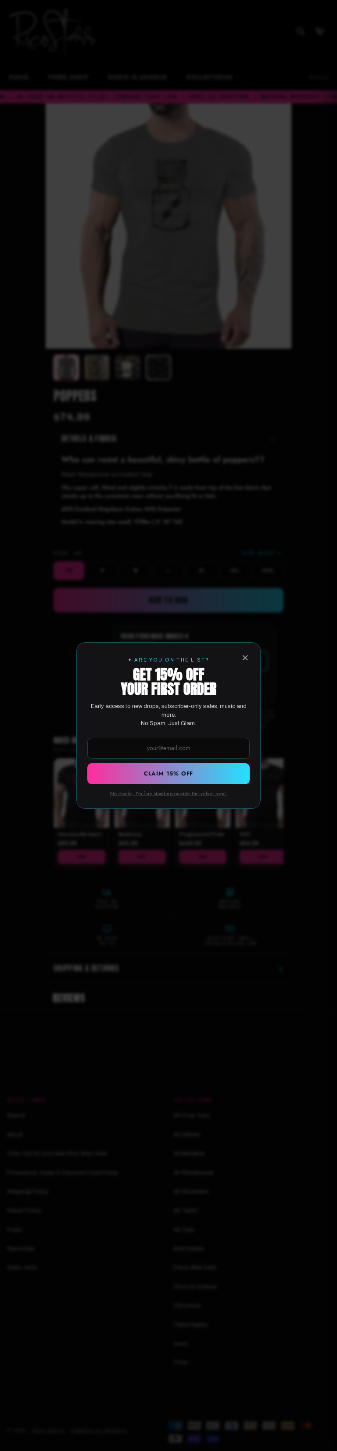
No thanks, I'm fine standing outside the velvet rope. (168, 793)
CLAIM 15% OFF (168, 773)
